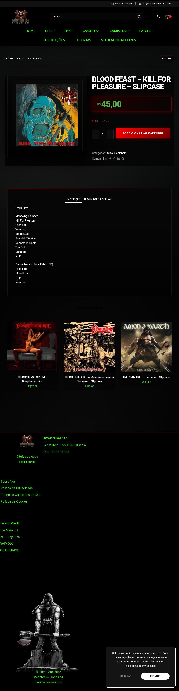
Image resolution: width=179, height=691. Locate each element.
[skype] (122, 158)
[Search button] (139, 16)
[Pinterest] (114, 158)
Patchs (145, 31)
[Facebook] (110, 158)
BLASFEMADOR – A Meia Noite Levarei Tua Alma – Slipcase (89, 379)
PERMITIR (155, 676)
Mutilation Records (118, 40)
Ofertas (84, 40)
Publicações (54, 40)
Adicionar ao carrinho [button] (34, 367)
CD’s (48, 31)
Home (30, 31)
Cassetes (90, 31)
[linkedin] (118, 158)
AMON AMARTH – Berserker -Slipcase (146, 377)
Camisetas (118, 31)
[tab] (73, 199)
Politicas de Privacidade (142, 665)
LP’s (67, 31)
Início (9, 58)
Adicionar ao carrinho (145, 133)
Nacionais (35, 58)
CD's (20, 58)
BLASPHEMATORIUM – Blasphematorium (32, 379)
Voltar (166, 59)
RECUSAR (125, 676)
